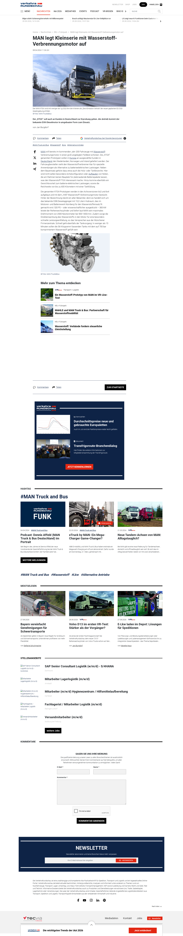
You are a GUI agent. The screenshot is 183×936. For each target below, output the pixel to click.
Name (95, 767)
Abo (143, 4)
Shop (127, 4)
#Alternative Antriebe (95, 574)
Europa (73, 158)
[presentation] (160, 21)
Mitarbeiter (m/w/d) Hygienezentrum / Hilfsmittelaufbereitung (86, 691)
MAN (43, 151)
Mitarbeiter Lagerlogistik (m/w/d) (67, 679)
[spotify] (104, 900)
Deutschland (46, 161)
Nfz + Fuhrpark (60, 32)
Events (83, 11)
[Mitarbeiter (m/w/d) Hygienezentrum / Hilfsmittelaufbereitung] (31, 694)
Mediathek (70, 11)
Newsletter (117, 4)
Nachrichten (43, 11)
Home (35, 32)
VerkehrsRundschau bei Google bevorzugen (103, 138)
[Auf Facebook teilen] (35, 152)
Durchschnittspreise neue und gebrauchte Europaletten (94, 423)
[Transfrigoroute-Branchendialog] (53, 448)
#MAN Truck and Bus (44, 497)
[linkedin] (97, 900)
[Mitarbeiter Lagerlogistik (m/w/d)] (31, 680)
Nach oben (155, 906)
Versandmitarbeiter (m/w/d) (63, 717)
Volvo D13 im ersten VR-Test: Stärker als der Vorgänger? (89, 626)
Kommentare (43, 138)
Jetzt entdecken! (142, 930)
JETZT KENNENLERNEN (79, 467)
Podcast (94, 11)
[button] (91, 923)
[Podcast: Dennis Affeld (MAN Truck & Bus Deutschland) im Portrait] (43, 514)
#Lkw (75, 574)
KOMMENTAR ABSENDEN (91, 821)
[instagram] (91, 900)
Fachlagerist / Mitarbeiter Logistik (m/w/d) (73, 704)
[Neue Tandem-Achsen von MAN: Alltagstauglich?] (140, 514)
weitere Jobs (53, 730)
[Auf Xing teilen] (34, 169)
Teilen (58, 138)
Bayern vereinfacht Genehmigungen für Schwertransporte (34, 628)
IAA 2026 (58, 11)
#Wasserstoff (60, 574)
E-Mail (59, 767)
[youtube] (84, 900)
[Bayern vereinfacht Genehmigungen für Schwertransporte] (43, 603)
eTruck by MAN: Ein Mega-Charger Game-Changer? (87, 536)
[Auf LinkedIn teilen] (34, 163)
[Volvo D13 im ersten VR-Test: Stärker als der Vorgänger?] (91, 603)
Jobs (134, 4)
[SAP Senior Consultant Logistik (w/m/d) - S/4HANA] (31, 668)
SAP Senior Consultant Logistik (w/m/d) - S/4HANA (79, 666)
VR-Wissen (108, 11)
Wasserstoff (99, 151)
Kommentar (61, 777)
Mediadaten (111, 918)
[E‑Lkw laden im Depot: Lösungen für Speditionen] (140, 603)
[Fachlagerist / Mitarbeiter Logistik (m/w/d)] (31, 706)
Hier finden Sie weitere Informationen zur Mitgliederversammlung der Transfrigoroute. (91, 451)
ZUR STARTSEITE (115, 387)
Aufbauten (93, 174)
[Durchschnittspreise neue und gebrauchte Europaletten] (53, 424)
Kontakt (127, 918)
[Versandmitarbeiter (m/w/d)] (31, 718)
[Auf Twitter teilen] (34, 157)
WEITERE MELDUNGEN (34, 560)
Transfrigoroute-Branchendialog (95, 446)
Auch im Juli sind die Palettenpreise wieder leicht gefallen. (96, 429)
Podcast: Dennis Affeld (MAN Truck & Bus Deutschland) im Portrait (40, 538)
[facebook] (78, 900)
